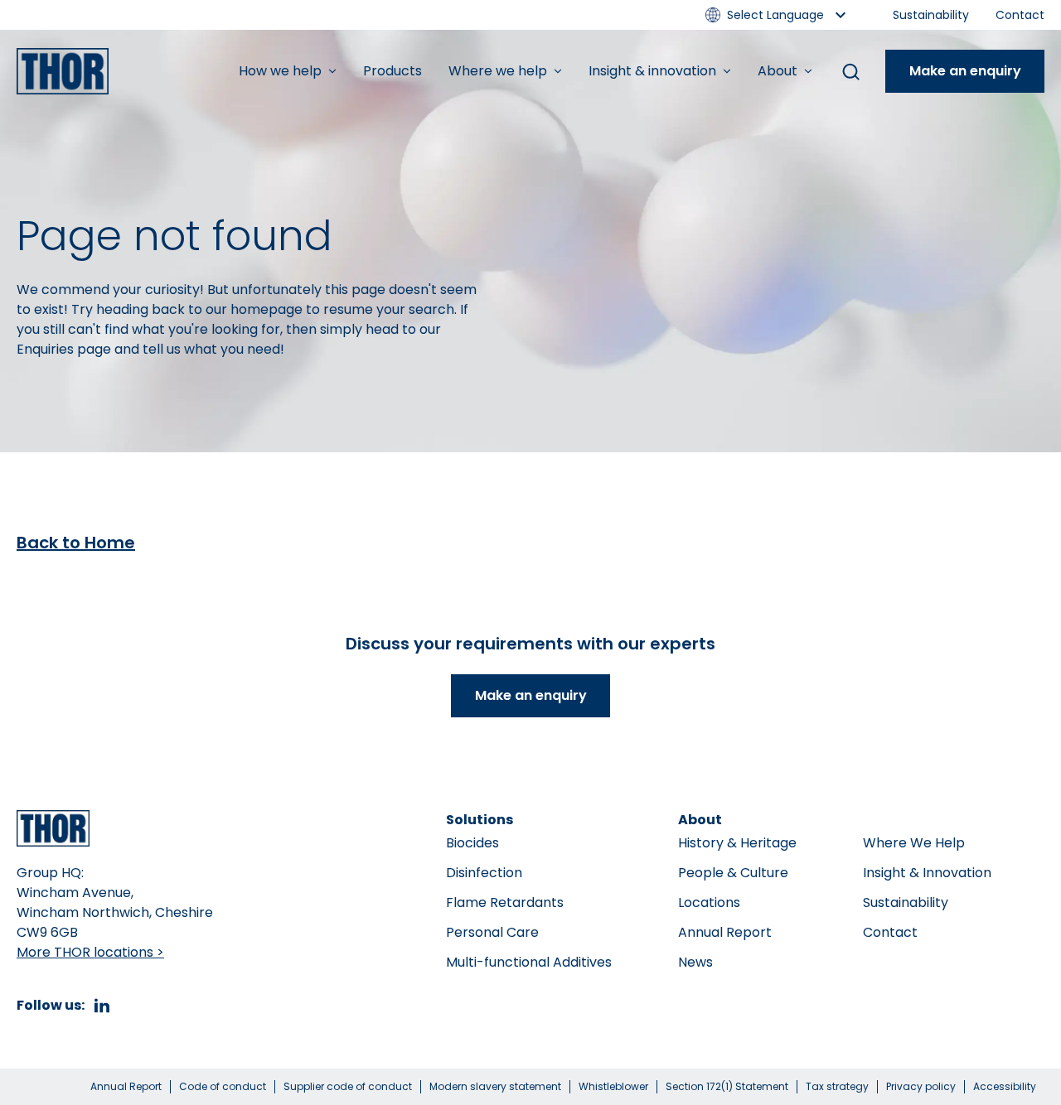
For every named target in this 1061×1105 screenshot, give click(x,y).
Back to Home (76, 542)
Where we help (497, 70)
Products (392, 70)
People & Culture (733, 872)
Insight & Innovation (927, 872)
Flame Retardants (505, 902)
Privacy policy (921, 1086)
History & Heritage (737, 842)
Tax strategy (837, 1086)
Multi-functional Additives (529, 962)
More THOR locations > (90, 952)
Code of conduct (222, 1086)
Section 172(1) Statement (727, 1086)
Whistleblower (613, 1086)
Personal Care (492, 932)
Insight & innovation (652, 70)
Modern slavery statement (495, 1086)
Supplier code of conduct (347, 1086)
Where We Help (914, 842)
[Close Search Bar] (850, 71)
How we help (280, 70)
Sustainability (931, 15)
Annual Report (725, 932)
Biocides (472, 842)
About (777, 70)
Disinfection (484, 872)
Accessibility (1004, 1086)
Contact (1020, 15)
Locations (709, 902)
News (695, 962)
